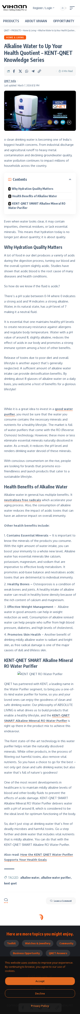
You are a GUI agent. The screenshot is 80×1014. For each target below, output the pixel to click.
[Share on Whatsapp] (27, 71)
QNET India (10, 80)
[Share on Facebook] (14, 71)
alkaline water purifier (56, 877)
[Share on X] (20, 71)
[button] (73, 8)
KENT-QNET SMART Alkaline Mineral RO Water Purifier (36, 206)
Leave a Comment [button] (63, 900)
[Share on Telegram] (33, 71)
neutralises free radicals (22, 500)
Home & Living (15, 37)
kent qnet (10, 883)
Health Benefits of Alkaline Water (34, 196)
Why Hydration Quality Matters (32, 188)
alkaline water (29, 877)
